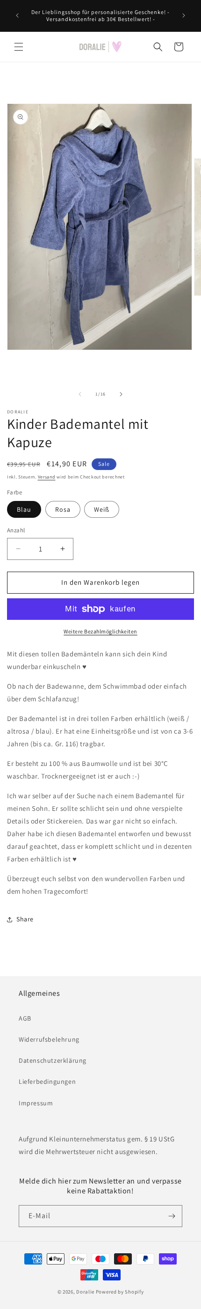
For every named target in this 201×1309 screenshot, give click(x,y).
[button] (18, 47)
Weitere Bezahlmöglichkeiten (100, 631)
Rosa (63, 509)
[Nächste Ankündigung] (183, 15)
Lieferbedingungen (47, 1081)
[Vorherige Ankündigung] (17, 15)
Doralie (85, 1291)
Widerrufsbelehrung (49, 1039)
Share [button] (25, 919)
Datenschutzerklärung (52, 1060)
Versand (47, 477)
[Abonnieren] (171, 1216)
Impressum (36, 1103)
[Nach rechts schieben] (121, 394)
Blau (24, 509)
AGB (25, 1018)
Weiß (101, 509)
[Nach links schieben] (80, 394)
